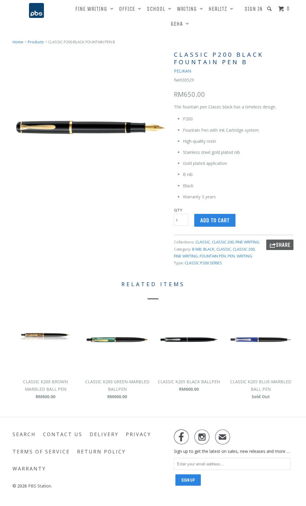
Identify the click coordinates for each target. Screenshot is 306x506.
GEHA (178, 24)
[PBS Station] (36, 10)
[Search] (270, 9)
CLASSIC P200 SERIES (203, 263)
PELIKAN (182, 71)
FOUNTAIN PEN (213, 256)
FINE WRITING (92, 9)
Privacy (138, 434)
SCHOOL (157, 9)
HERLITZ (219, 9)
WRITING (188, 9)
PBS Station (39, 486)
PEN (231, 256)
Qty (178, 210)
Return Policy (101, 451)
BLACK (209, 249)
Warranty (29, 468)
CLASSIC (202, 242)
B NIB (196, 249)
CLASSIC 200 (223, 242)
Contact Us (62, 434)
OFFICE (128, 9)
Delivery (104, 434)
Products (36, 42)
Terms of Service (41, 451)
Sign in (253, 9)
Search (24, 434)
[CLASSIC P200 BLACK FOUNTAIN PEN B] (90, 127)
